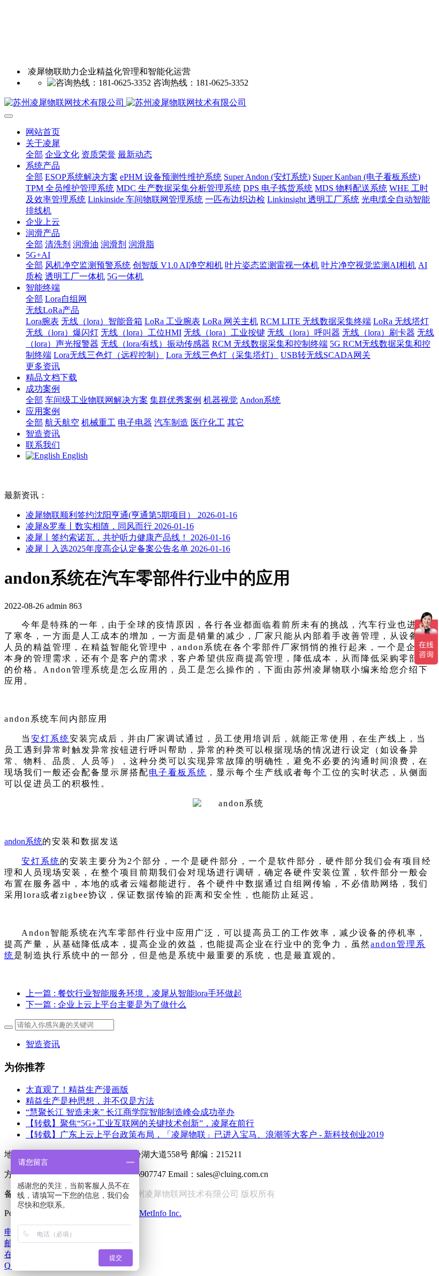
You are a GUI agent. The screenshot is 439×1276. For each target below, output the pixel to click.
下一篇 (106, 1004)
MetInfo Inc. (160, 1213)
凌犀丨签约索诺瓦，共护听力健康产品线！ (128, 537)
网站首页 (43, 131)
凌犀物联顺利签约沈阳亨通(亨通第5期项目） (131, 514)
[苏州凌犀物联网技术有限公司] (219, 103)
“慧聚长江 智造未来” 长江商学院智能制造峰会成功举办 (130, 1112)
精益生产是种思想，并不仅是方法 (90, 1100)
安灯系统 (50, 738)
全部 (34, 154)
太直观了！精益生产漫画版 (77, 1089)
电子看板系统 (178, 772)
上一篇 (134, 993)
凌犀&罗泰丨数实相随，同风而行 (110, 526)
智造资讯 (43, 1044)
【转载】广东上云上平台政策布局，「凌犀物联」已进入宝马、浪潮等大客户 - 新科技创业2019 (205, 1134)
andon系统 (23, 841)
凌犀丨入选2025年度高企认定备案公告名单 (128, 548)
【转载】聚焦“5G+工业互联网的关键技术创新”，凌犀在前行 (140, 1123)
